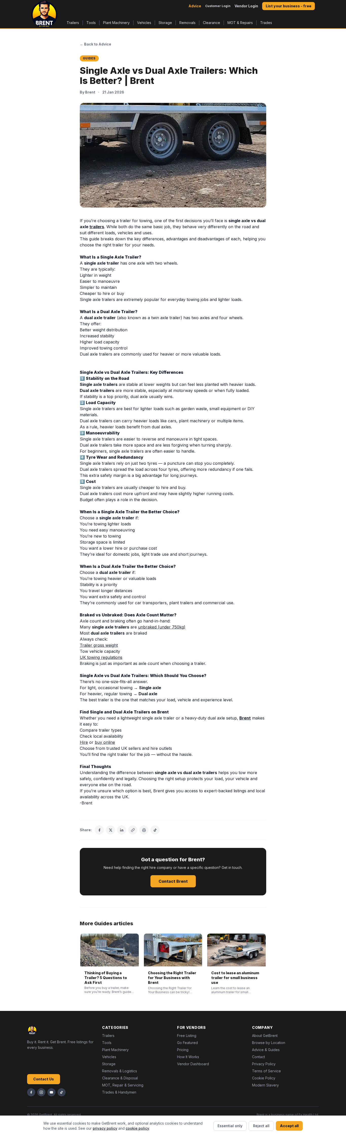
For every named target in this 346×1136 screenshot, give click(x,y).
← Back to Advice (95, 44)
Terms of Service (266, 1071)
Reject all (261, 1126)
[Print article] (143, 829)
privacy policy (105, 1128)
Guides (89, 58)
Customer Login (217, 6)
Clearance (211, 22)
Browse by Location (268, 1042)
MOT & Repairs (240, 22)
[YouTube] (51, 1092)
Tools (91, 22)
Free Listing (186, 1035)
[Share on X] (110, 829)
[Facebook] (31, 1092)
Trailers (73, 22)
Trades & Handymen (119, 1092)
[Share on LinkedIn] (121, 829)
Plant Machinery (116, 22)
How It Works (188, 1057)
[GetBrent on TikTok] (155, 829)
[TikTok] (61, 1092)
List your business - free (288, 6)
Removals (187, 22)
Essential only (230, 1126)
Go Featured (187, 1042)
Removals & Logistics (119, 1071)
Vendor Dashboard (193, 1064)
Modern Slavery (265, 1085)
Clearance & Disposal (120, 1078)
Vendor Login (246, 6)
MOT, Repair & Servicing (122, 1085)
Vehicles (144, 22)
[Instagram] (41, 1092)
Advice (194, 6)
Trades (266, 22)
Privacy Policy (264, 1064)
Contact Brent (173, 881)
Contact (258, 1057)
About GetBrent (265, 1035)
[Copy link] (132, 829)
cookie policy (137, 1128)
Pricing (182, 1050)
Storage (165, 22)
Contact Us (43, 1079)
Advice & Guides (266, 1050)
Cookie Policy (263, 1078)
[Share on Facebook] (99, 829)
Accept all (289, 1126)
